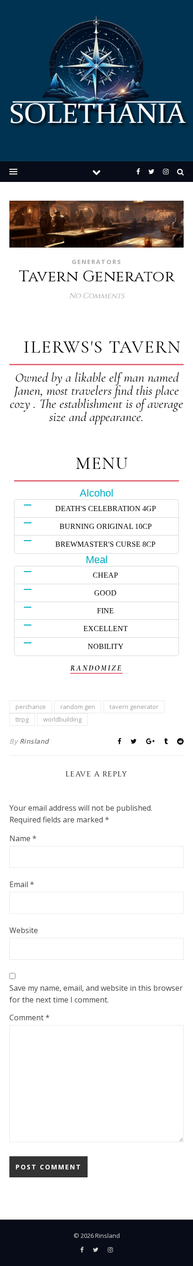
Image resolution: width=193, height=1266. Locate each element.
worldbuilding (62, 719)
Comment (29, 1017)
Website (23, 930)
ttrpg (22, 719)
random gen (77, 706)
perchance (30, 706)
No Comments (96, 296)
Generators (97, 261)
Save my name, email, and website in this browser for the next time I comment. (96, 994)
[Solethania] (96, 75)
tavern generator (134, 706)
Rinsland (34, 741)
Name (23, 838)
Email (21, 884)
